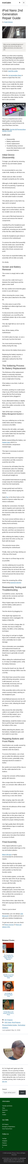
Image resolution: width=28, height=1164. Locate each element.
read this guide (13, 71)
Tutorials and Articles (7, 1105)
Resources (5, 1110)
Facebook (4, 1145)
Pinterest (4, 1143)
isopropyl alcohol (15, 582)
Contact (4, 1114)
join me (4, 1081)
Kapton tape (6, 442)
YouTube (4, 1138)
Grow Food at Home (7, 1128)
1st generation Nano (14, 75)
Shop (3, 1108)
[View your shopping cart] (20, 2)
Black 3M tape (6, 854)
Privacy (14, 1153)
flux (7, 497)
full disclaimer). (20, 1161)
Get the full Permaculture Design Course (14, 130)
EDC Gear (8, 1022)
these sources (9, 924)
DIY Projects (9, 1020)
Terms (18, 1153)
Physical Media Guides (9, 1025)
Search (4, 1089)
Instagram (4, 1140)
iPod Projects (16, 1022)
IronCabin (6, 3)
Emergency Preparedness (8, 1126)
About (3, 1112)
